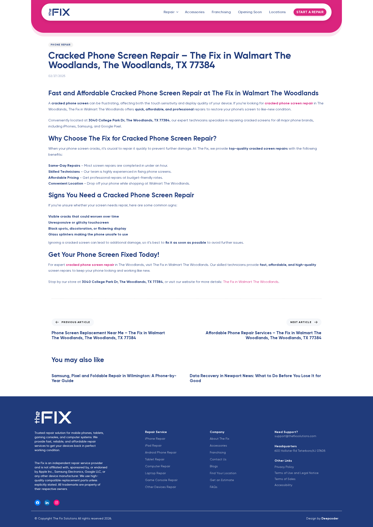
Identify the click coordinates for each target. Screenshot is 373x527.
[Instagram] (57, 503)
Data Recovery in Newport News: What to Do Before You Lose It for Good (255, 378)
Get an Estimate (222, 480)
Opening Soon (250, 12)
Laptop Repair (155, 473)
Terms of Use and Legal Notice (297, 473)
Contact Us (218, 459)
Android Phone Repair (160, 452)
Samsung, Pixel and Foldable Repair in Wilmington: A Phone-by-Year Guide (114, 378)
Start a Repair (310, 12)
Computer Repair (157, 466)
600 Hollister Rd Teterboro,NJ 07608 (300, 450)
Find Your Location (223, 473)
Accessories (194, 12)
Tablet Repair (154, 459)
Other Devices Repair (160, 487)
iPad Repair (153, 445)
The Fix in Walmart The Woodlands (250, 282)
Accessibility (283, 485)
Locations (277, 12)
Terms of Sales (285, 479)
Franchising (221, 12)
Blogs (214, 466)
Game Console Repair (161, 480)
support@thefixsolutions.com (295, 436)
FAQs (213, 487)
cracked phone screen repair (289, 103)
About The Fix (219, 438)
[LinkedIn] (47, 503)
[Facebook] (38, 503)
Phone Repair (61, 44)
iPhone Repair (155, 438)
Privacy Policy (284, 467)
